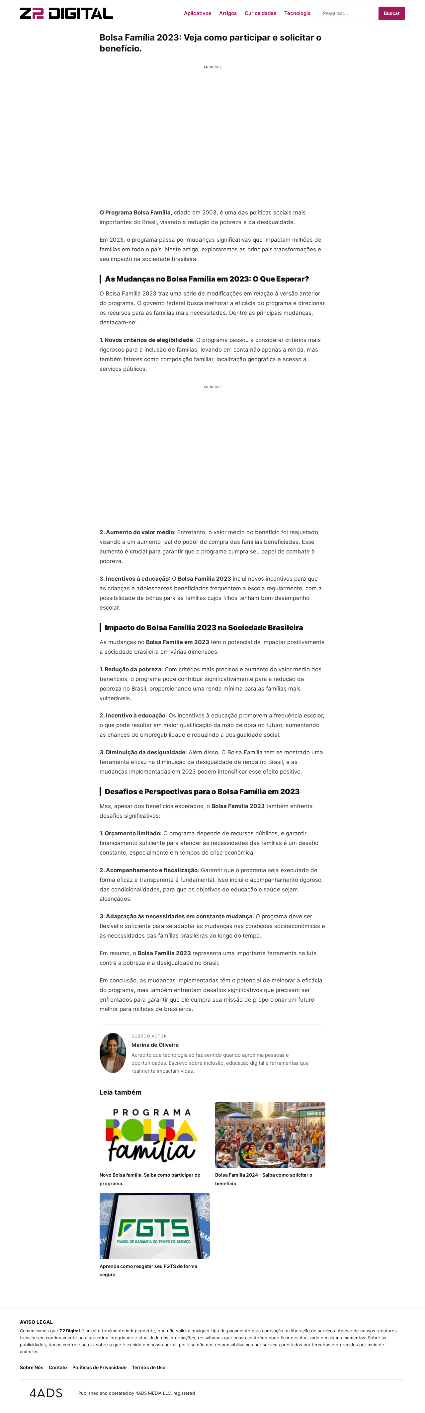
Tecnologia (297, 13)
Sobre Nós (31, 1367)
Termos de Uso (149, 1367)
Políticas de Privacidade (99, 1367)
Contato (58, 1367)
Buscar (392, 13)
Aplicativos (197, 13)
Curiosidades (260, 13)
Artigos (228, 13)
